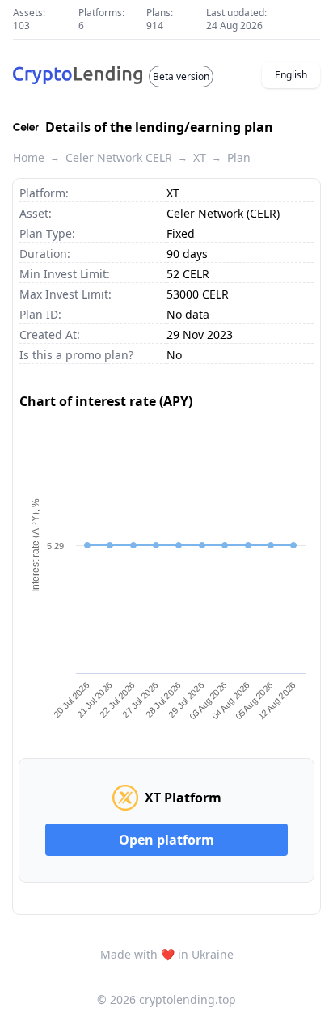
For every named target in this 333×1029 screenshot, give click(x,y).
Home (28, 157)
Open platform (166, 840)
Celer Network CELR (118, 157)
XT (199, 157)
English (291, 75)
